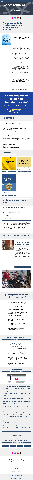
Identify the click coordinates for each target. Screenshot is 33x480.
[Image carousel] (8, 246)
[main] (16, 5)
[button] (32, 1)
